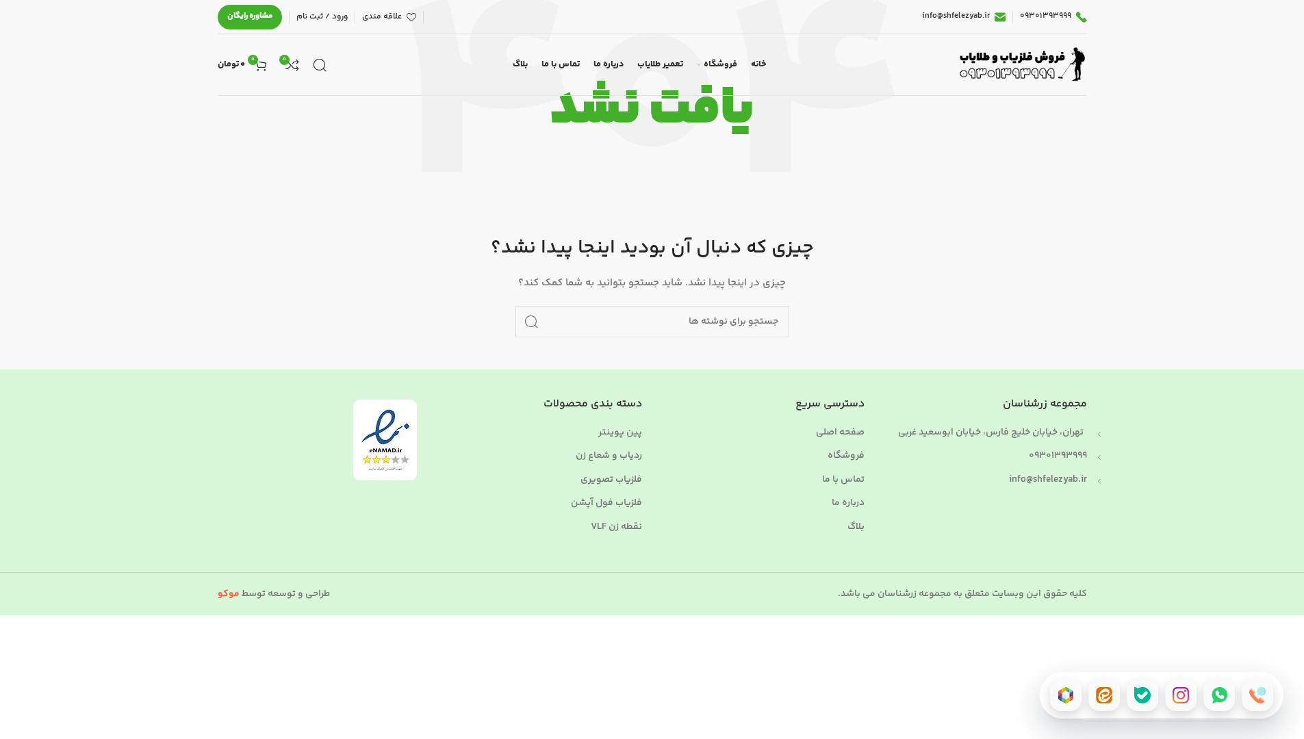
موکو (229, 593)
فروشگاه (846, 456)
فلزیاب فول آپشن (606, 503)
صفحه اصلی (840, 433)
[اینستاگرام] (1181, 695)
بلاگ (856, 527)
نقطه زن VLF (616, 527)
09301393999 (1058, 455)
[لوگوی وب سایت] (1020, 65)
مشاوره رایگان (249, 16)
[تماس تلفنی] (1257, 695)
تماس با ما (843, 480)
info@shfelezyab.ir (1048, 479)
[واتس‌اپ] (1219, 695)
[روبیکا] (1066, 695)
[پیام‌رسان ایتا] (1104, 695)
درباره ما (848, 503)
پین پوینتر (620, 433)
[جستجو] (319, 65)
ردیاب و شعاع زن (609, 456)
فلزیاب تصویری (611, 480)
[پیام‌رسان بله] (1142, 695)
